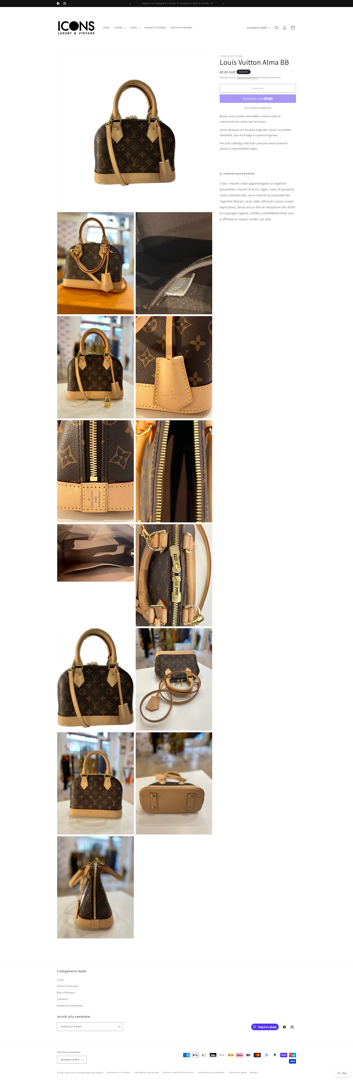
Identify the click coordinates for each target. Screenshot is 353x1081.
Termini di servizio (67, 986)
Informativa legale (238, 1072)
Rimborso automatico (70, 1005)
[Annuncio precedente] (130, 3)
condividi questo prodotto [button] (239, 173)
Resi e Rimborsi (66, 992)
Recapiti (254, 1072)
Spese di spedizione (247, 77)
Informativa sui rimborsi (119, 1072)
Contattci (62, 999)
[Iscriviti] (119, 1026)
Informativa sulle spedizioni (211, 1072)
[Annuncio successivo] (223, 3)
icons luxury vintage (75, 1072)
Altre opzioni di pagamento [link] (257, 107)
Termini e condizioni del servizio (178, 1072)
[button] (120, 27)
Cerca (60, 979)
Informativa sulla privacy (147, 1072)
